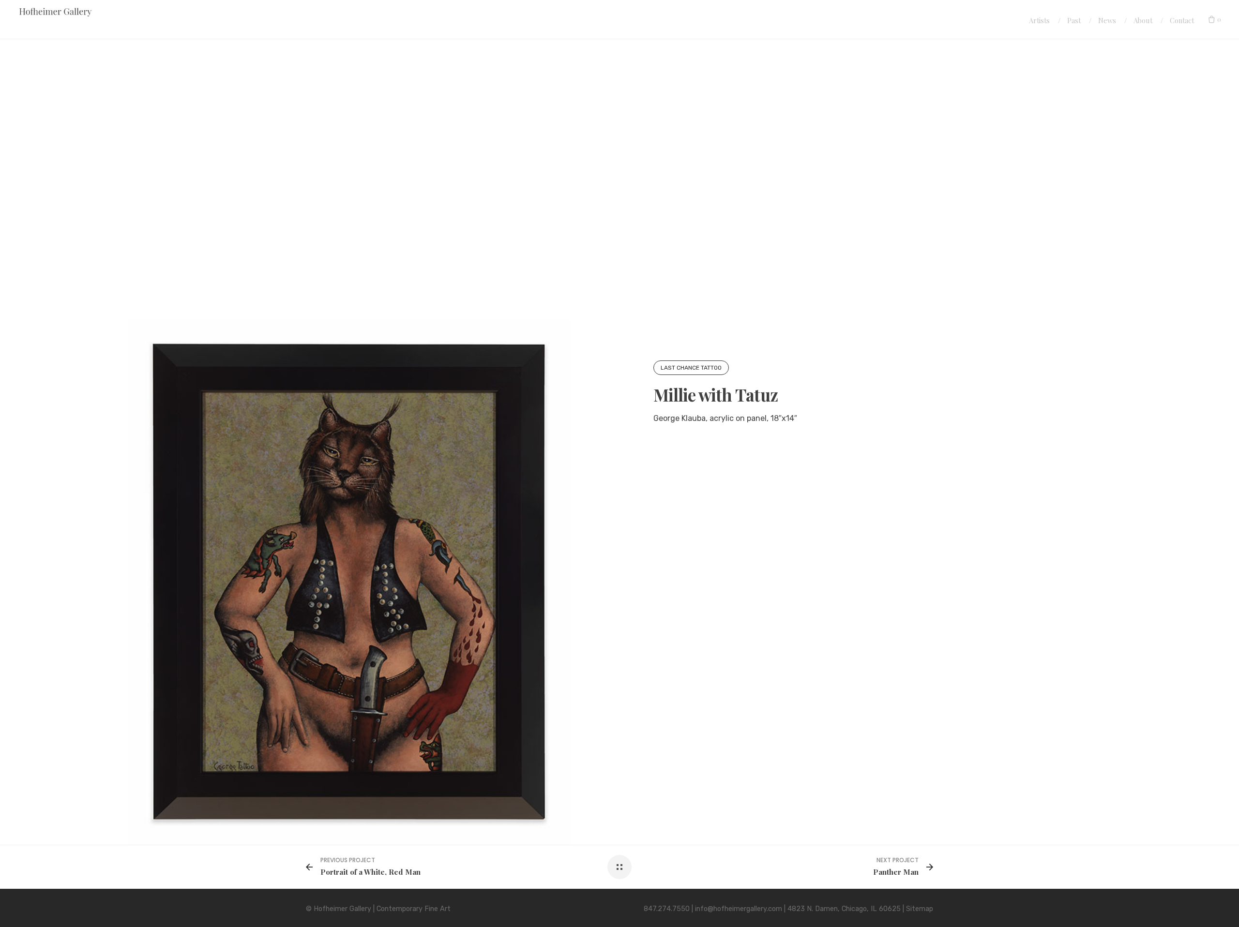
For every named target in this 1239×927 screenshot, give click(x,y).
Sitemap (919, 909)
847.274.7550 (667, 909)
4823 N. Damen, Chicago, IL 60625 (844, 909)
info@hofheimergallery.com (738, 909)
